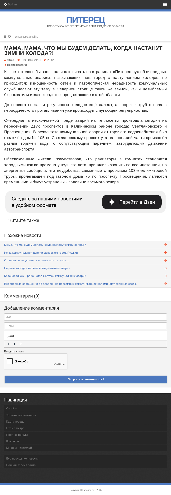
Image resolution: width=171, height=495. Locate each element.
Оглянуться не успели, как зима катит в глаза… (36, 260)
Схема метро (15, 428)
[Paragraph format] (14, 344)
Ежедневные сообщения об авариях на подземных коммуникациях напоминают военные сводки (70, 283)
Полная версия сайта (25, 36)
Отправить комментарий (86, 379)
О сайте (11, 408)
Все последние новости (22, 458)
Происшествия (17, 64)
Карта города (15, 421)
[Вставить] (21, 344)
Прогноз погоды (17, 434)
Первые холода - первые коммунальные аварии (37, 268)
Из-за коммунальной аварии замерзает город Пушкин (41, 252)
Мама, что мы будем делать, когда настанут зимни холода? (45, 244)
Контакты (12, 441)
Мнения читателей (19, 447)
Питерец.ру (88, 490)
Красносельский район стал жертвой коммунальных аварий (45, 275)
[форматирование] (8, 344)
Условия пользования (21, 415)
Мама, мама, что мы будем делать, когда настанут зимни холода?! (83, 50)
